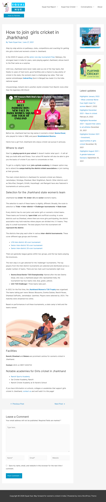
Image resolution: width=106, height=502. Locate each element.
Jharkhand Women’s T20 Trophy (42, 289)
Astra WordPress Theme (87, 496)
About (100, 7)
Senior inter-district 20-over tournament (27, 248)
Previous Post (17, 404)
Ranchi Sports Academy (20, 376)
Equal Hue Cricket (68, 7)
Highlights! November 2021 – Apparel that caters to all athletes (90, 123)
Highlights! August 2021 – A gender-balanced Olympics (90, 154)
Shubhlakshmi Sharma (47, 136)
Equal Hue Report (49, 7)
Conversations (86, 7)
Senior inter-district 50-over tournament (26, 245)
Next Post (60, 404)
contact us (27, 391)
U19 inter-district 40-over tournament (25, 242)
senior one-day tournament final (42, 57)
